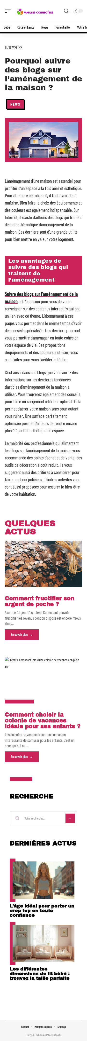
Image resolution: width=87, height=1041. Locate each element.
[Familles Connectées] (35, 11)
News (15, 104)
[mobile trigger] (9, 11)
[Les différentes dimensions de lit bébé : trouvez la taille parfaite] (43, 943)
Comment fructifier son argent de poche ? (39, 601)
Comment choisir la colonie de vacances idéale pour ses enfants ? (42, 720)
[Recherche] (66, 11)
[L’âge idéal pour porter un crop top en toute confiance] (43, 880)
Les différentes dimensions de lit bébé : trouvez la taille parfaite (40, 973)
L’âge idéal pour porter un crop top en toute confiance (42, 910)
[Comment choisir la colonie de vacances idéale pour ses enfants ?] (43, 680)
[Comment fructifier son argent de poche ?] (43, 564)
